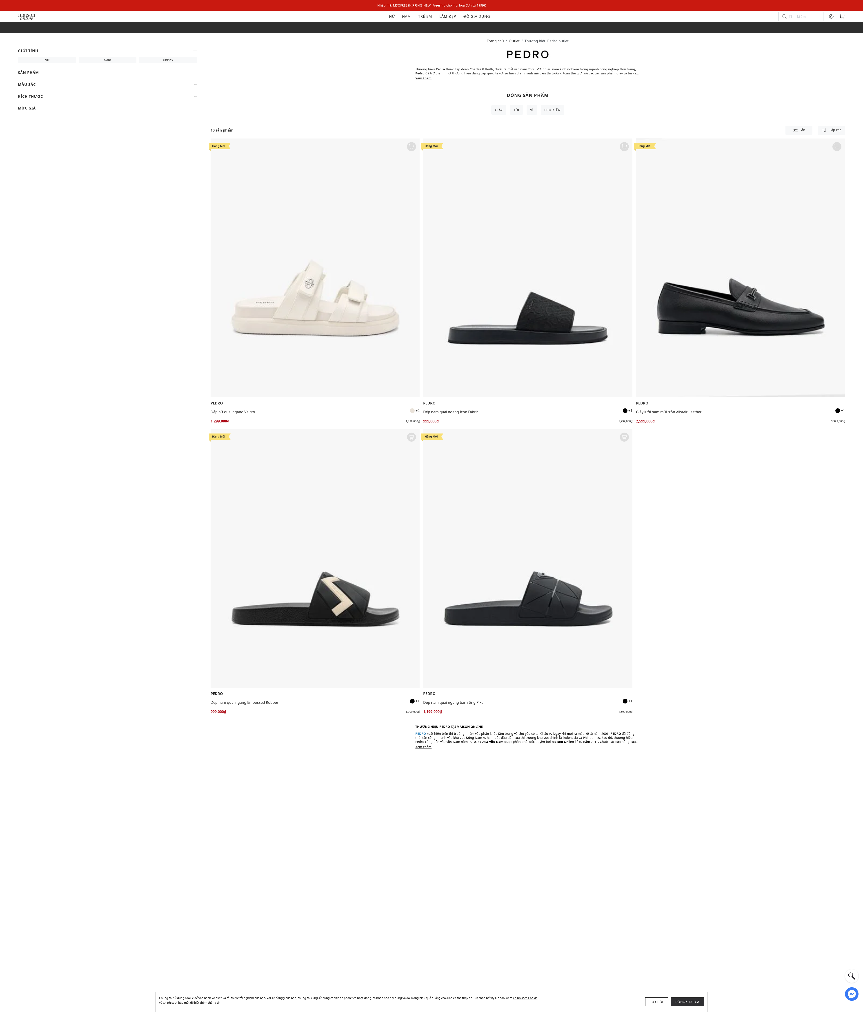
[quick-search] (852, 976)
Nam (406, 16)
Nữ (392, 16)
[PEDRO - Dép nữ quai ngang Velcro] (315, 268)
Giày (499, 110)
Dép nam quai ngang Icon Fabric (450, 411)
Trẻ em (425, 16)
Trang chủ (495, 40)
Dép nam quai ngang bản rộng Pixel (453, 702)
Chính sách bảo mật (176, 1003)
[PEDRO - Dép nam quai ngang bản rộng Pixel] (527, 558)
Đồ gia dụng (476, 16)
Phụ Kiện (552, 110)
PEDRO (217, 403)
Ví (532, 110)
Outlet (514, 40)
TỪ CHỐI (656, 1002)
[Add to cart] (411, 146)
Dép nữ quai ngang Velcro (233, 411)
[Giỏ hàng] (842, 16)
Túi (516, 110)
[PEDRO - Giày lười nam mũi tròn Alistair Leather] (740, 268)
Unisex (168, 60)
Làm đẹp (447, 16)
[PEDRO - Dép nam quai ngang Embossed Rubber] (315, 558)
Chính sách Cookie (525, 998)
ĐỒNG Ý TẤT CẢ (687, 1002)
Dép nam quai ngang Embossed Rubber (244, 702)
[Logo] (27, 16)
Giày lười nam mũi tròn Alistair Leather (669, 411)
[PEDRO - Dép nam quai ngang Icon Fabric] (527, 268)
